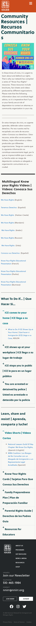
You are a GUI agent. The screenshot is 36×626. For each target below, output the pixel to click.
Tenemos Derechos (9, 207)
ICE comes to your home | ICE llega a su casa (15, 318)
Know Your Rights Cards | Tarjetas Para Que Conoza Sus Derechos (18, 479)
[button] (18, 318)
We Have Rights (8, 199)
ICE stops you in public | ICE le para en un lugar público (17, 371)
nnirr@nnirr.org (13, 590)
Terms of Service (19, 622)
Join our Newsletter (16, 575)
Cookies (29, 622)
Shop (18, 567)
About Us (19, 545)
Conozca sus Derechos (10, 253)
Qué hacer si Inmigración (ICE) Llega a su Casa (19, 335)
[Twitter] (24, 606)
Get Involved (21, 554)
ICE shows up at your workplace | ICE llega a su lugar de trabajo (18, 352)
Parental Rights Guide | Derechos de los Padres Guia (18, 516)
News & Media (21, 558)
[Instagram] (18, 606)
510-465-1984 (12, 582)
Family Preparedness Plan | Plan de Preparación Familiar (16, 497)
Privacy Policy (7, 622)
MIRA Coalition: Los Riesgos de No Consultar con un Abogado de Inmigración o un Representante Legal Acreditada (20, 459)
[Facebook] (11, 606)
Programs (20, 550)
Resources (20, 562)
